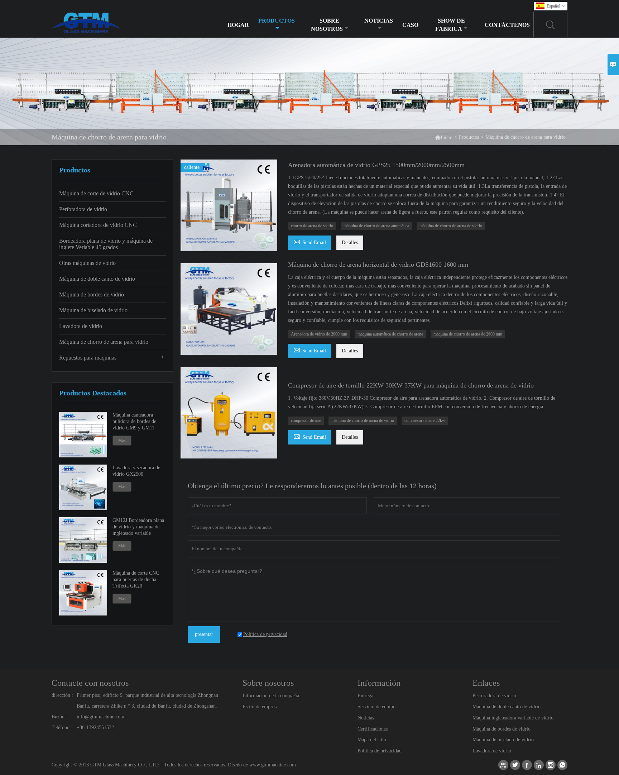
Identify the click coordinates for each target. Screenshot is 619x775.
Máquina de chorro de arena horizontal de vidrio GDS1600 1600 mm (378, 264)
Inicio (443, 137)
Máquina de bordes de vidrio (91, 294)
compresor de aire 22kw (424, 420)
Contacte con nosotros (90, 683)
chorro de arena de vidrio (312, 225)
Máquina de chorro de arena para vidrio (103, 342)
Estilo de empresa (260, 706)
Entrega (365, 695)
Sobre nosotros (327, 25)
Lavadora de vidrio (80, 326)
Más (122, 440)
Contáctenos (507, 25)
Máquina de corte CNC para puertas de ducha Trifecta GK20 (135, 579)
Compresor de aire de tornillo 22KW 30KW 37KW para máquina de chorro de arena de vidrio (411, 385)
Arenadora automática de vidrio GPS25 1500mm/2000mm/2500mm (376, 164)
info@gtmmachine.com (100, 716)
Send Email (309, 241)
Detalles (350, 242)
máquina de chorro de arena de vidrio (450, 225)
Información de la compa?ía (271, 695)
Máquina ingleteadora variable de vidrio (512, 718)
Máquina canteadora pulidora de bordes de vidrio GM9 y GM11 (134, 421)
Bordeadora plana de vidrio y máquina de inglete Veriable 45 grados (106, 244)
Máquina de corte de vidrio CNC (96, 193)
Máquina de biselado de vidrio (93, 310)
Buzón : (59, 716)
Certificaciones (373, 729)
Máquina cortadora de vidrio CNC (98, 225)
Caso (410, 25)
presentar (204, 634)
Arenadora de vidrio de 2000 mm (319, 334)
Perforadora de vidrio (83, 209)
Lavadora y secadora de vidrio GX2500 (136, 471)
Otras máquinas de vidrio (87, 263)
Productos (276, 21)
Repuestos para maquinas (87, 358)
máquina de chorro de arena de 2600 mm (467, 334)
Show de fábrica (450, 25)
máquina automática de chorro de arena (390, 334)
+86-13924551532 (95, 727)
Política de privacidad (380, 750)
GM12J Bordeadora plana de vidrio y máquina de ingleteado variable (138, 527)
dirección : (62, 695)
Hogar (238, 25)
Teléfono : (62, 727)
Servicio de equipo (376, 706)
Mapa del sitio (372, 739)
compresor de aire (306, 420)
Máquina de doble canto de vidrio (97, 279)
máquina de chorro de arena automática (376, 225)
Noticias (378, 21)
